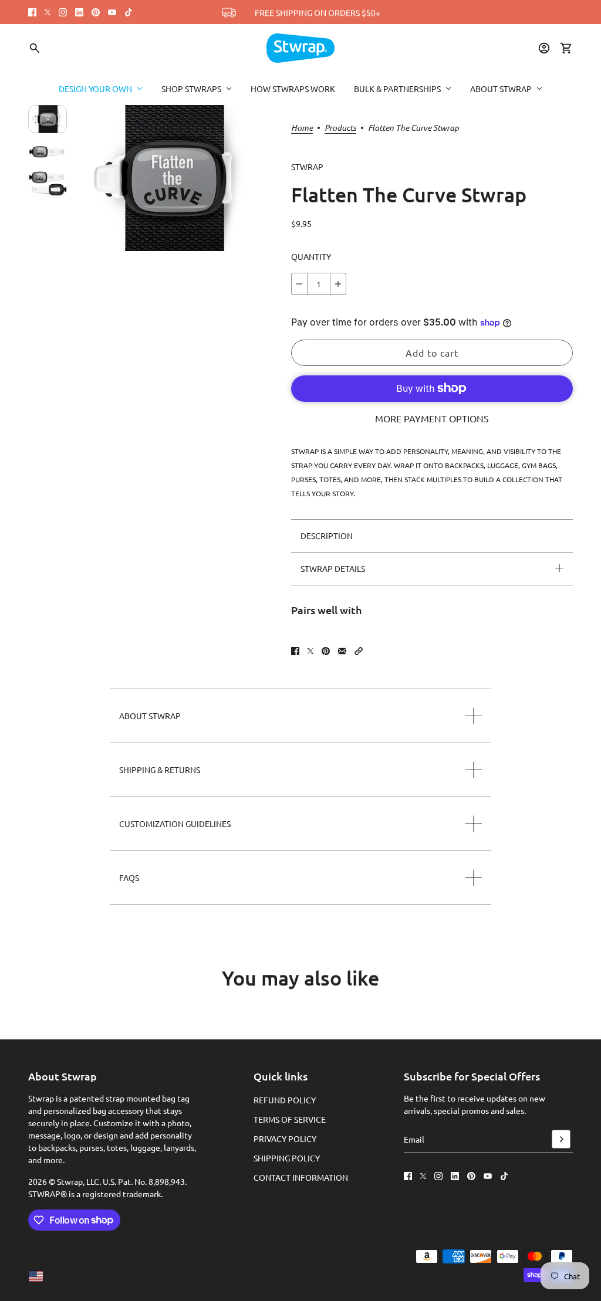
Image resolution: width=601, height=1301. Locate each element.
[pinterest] (95, 12)
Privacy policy (285, 1138)
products (340, 128)
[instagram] (62, 12)
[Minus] (299, 284)
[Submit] (561, 1139)
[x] (47, 12)
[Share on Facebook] (295, 651)
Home (302, 128)
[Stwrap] (300, 48)
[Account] (544, 48)
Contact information (301, 1177)
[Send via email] (342, 651)
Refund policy (285, 1100)
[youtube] (112, 12)
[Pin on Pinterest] (325, 651)
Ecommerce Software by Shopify (300, 1275)
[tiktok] (128, 12)
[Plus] (338, 284)
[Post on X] (310, 651)
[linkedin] (79, 12)
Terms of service (290, 1119)
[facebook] (32, 12)
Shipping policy (287, 1158)
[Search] (34, 48)
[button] (358, 651)
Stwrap (307, 166)
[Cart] (566, 48)
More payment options (432, 418)
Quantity (311, 256)
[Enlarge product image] (172, 178)
